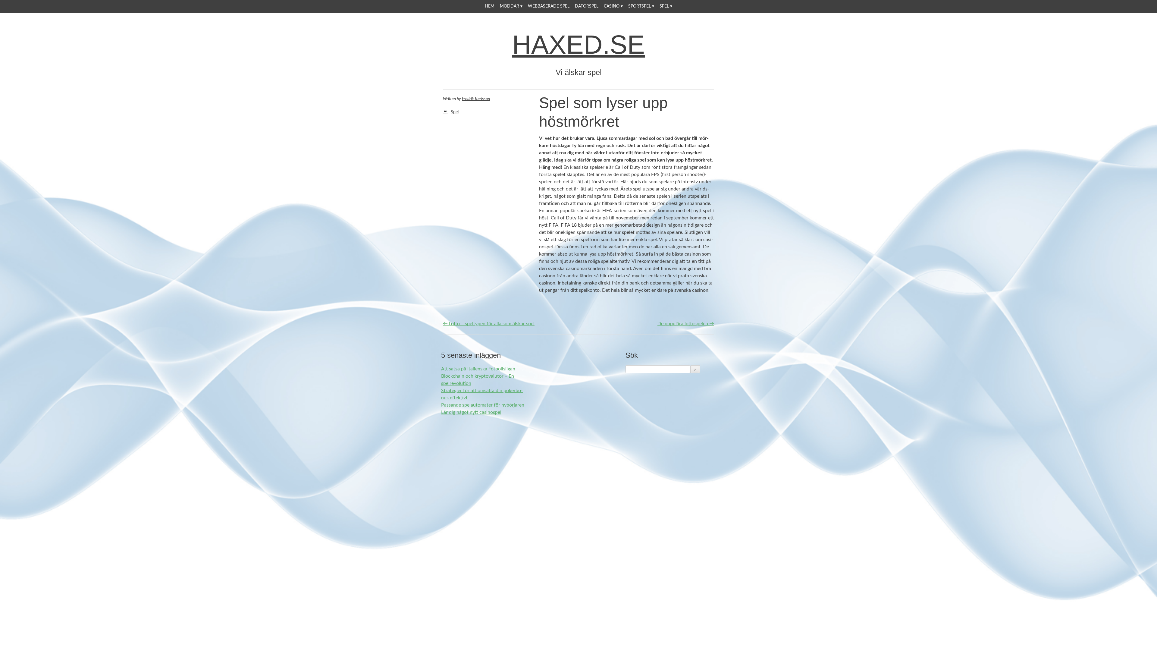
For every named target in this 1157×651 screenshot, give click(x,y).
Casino (611, 6)
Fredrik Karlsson (476, 99)
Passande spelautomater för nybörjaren (482, 405)
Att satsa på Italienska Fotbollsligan (478, 368)
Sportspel (639, 6)
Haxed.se (578, 44)
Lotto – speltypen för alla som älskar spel (489, 323)
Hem (489, 6)
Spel (664, 6)
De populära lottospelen (685, 323)
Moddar (509, 6)
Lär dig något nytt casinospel (471, 412)
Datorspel (586, 6)
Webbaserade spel (548, 6)
